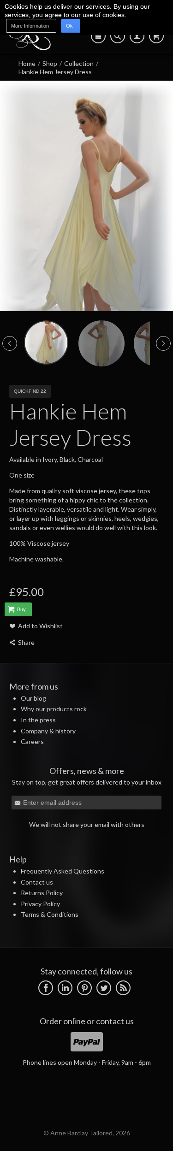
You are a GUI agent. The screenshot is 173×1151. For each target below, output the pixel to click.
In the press (38, 720)
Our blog (33, 698)
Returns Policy (42, 893)
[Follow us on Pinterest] (84, 987)
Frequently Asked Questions (62, 871)
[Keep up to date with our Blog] (123, 987)
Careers (32, 741)
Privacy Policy (40, 904)
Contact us (37, 882)
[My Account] (137, 36)
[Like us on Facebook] (45, 987)
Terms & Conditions (49, 914)
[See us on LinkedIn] (65, 987)
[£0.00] (156, 36)
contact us (115, 1021)
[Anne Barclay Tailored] (30, 48)
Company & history (48, 731)
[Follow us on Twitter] (103, 987)
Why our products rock (54, 709)
